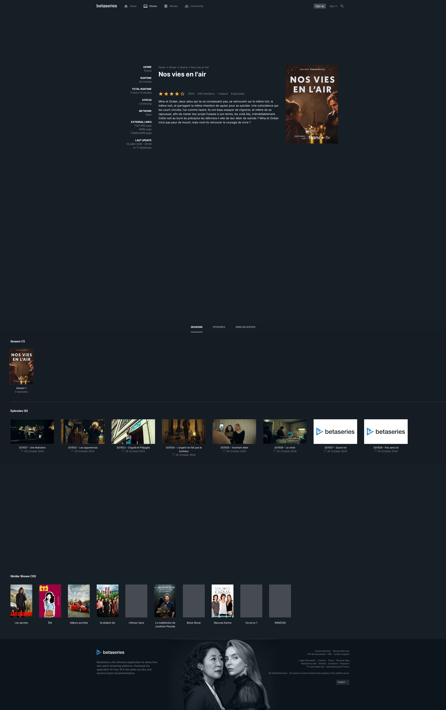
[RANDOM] (280, 601)
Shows (172, 67)
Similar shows (245, 326)
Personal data (342, 660)
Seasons (196, 326)
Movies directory (341, 651)
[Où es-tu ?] (251, 601)
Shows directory (323, 651)
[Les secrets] (21, 601)
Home (162, 67)
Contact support (341, 654)
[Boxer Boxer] (194, 601)
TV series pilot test (315, 666)
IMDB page (145, 129)
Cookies (322, 660)
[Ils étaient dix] (107, 601)
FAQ (330, 654)
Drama (183, 67)
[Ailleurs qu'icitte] (79, 601)
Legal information (307, 660)
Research (344, 663)
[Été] (50, 601)
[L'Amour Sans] (136, 601)
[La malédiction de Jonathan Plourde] (165, 601)
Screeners (333, 663)
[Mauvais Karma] (222, 601)
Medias (322, 663)
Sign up (320, 6)
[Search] (342, 6)
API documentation (316, 654)
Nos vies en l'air (200, 67)
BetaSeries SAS (309, 663)
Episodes (219, 326)
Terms (331, 660)
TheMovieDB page (141, 132)
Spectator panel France (337, 666)
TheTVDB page (143, 125)
